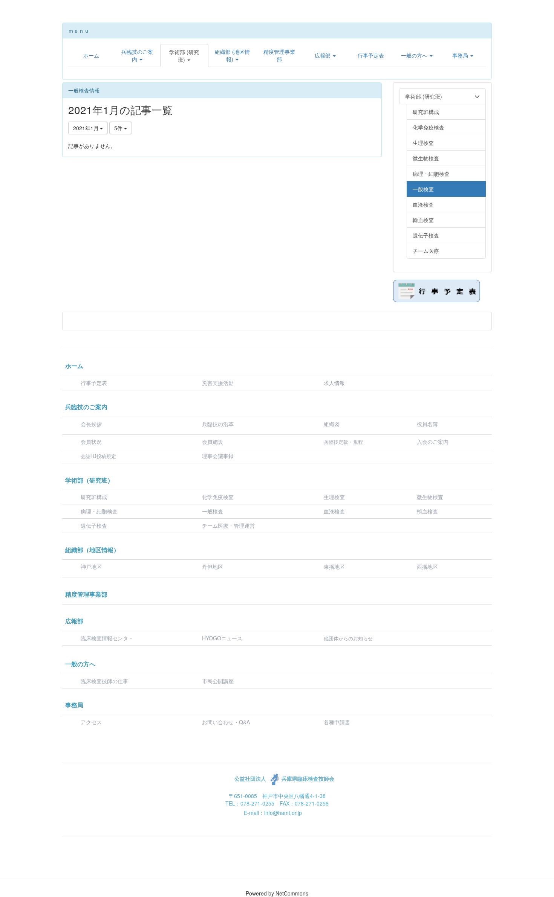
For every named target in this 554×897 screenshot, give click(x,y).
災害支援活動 (218, 383)
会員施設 (212, 441)
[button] (137, 55)
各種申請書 (337, 722)
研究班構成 (94, 497)
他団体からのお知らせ (348, 638)
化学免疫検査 (218, 497)
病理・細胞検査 (99, 511)
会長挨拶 (91, 424)
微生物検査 (430, 497)
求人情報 (334, 383)
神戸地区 (91, 566)
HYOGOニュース (222, 638)
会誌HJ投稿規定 (98, 456)
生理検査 (334, 497)
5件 (119, 128)
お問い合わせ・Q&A (226, 722)
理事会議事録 (218, 456)
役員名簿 (427, 424)
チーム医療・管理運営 (228, 525)
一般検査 (212, 511)
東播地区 (334, 566)
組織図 (332, 424)
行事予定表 (94, 383)
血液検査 (334, 511)
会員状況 (91, 441)
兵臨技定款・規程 (343, 442)
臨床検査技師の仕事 (105, 681)
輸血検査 (427, 511)
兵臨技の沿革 (218, 424)
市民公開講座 (218, 681)
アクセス (91, 722)
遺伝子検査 (94, 525)
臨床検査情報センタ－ (107, 638)
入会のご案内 (432, 441)
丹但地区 (212, 566)
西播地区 (427, 566)
